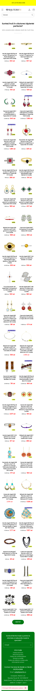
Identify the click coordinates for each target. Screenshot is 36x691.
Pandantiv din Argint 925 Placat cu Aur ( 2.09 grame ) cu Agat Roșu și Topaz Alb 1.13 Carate (26, 142)
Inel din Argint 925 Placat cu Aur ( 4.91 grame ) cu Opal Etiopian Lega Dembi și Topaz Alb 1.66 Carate (9, 260)
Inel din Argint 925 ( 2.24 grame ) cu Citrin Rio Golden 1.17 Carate (26, 258)
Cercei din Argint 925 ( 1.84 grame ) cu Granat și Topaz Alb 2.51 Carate (26, 317)
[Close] (25, 688)
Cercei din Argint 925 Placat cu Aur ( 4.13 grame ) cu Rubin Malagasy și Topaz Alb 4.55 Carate (9, 143)
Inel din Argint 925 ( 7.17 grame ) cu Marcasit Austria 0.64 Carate (26, 611)
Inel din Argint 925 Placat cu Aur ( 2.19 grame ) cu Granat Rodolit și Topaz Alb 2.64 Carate (9, 407)
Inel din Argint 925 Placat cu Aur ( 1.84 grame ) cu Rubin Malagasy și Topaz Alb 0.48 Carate (9, 56)
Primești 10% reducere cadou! (12, 688)
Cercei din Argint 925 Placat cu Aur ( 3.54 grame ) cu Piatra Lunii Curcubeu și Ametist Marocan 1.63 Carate (9, 319)
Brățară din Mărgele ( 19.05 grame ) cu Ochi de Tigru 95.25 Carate (9, 553)
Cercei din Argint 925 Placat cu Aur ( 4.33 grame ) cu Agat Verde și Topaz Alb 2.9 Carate (26, 201)
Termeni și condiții (18, 658)
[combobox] (18, 15)
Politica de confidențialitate (18, 656)
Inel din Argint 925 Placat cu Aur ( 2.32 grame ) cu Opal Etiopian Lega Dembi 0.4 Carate (26, 172)
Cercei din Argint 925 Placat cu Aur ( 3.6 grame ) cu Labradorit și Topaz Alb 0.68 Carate (9, 201)
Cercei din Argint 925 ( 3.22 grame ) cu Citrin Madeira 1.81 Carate (9, 377)
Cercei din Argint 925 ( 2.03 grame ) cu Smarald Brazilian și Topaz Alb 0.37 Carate (9, 113)
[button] (2, 10)
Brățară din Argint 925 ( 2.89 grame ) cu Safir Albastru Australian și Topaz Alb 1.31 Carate (26, 85)
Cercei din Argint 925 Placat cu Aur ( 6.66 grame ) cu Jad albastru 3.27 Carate (9, 497)
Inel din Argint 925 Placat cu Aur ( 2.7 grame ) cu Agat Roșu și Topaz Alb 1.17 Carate (9, 172)
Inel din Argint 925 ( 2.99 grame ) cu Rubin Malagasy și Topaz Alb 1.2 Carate (10, 85)
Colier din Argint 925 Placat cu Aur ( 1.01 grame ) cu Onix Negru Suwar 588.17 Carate (26, 554)
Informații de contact (18, 662)
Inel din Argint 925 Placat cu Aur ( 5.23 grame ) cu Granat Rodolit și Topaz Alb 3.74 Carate (26, 378)
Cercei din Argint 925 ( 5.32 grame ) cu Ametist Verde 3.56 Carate (26, 229)
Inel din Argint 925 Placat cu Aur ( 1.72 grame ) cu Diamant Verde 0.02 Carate (26, 56)
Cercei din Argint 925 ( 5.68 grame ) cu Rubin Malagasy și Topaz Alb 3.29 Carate (26, 113)
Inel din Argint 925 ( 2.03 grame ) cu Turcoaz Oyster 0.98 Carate (10, 437)
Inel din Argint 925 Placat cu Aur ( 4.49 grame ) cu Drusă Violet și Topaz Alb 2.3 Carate (9, 583)
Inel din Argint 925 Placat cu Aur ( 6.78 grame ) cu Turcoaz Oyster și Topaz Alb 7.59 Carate (9, 525)
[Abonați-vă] (30, 645)
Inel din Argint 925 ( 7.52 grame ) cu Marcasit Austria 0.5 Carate (10, 611)
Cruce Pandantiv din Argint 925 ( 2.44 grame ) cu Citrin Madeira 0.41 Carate (9, 289)
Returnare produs (18, 654)
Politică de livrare (18, 652)
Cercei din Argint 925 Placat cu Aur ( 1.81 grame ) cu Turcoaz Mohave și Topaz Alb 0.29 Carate (26, 408)
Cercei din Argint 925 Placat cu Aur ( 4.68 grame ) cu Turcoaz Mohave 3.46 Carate (26, 465)
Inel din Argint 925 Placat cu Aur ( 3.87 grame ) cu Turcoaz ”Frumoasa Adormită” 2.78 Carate (26, 525)
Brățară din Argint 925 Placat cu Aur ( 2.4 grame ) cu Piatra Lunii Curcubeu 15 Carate (9, 348)
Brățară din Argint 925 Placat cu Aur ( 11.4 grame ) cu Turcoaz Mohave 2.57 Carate (26, 497)
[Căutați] (32, 15)
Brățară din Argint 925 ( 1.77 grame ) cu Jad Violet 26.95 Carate (26, 437)
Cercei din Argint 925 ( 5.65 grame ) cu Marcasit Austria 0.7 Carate (26, 583)
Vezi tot (18, 622)
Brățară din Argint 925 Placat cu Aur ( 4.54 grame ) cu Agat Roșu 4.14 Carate (9, 230)
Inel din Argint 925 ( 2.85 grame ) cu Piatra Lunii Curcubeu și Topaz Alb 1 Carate (26, 289)
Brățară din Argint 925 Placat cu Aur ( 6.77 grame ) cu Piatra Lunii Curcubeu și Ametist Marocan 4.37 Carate (26, 349)
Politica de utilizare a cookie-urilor (18, 660)
